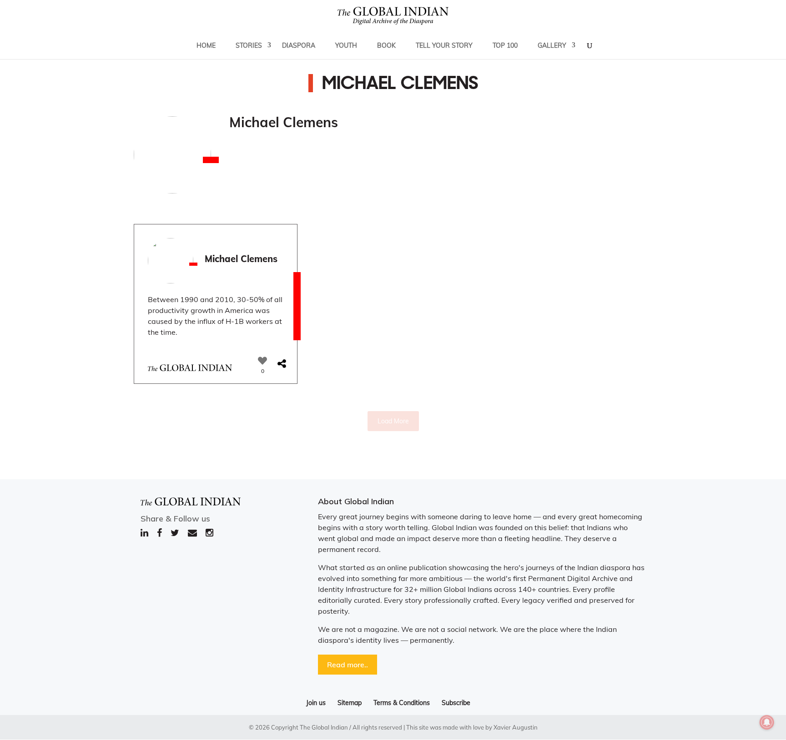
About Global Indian (356, 501)
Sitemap (350, 703)
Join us (316, 703)
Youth (346, 45)
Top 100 (505, 45)
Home (206, 45)
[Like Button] (262, 361)
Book (386, 45)
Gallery (552, 45)
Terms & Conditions (401, 703)
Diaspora (298, 45)
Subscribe (456, 703)
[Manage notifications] (767, 722)
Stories (249, 45)
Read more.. (347, 664)
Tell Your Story (444, 45)
